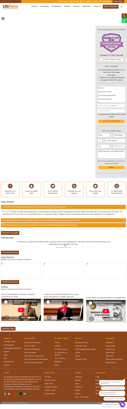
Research (58, 361)
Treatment (110, 342)
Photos (77, 352)
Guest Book (110, 352)
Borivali (78, 380)
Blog (56, 365)
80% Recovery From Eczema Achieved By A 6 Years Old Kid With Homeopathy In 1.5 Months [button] (39, 225)
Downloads (99, 387)
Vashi (77, 383)
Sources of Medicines (32, 349)
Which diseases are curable (85, 349)
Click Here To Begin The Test (111, 59)
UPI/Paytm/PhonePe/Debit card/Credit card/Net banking (113, 115)
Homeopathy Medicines (12, 348)
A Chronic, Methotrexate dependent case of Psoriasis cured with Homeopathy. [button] (34, 207)
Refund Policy (111, 362)
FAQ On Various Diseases (33, 362)
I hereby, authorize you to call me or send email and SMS (112, 162)
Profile (57, 342)
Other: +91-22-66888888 (102, 1)
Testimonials (110, 349)
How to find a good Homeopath (36, 359)
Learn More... (111, 75)
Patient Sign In (118, 1)
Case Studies (110, 346)
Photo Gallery (60, 358)
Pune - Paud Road (81, 397)
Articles (58, 346)
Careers (6, 365)
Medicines (109, 356)
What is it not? (29, 346)
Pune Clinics (49, 383)
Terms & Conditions (119, 403)
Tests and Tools (81, 346)
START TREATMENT (111, 6)
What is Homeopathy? (32, 342)
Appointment (50, 393)
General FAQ (8, 361)
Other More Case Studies (10, 233)
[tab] (63, 207)
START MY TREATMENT (111, 121)
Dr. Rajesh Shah (9, 341)
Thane (77, 390)
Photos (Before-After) (114, 359)
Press (97, 377)
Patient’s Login (50, 390)
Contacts (48, 377)
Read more (110, 214)
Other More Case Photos (10, 282)
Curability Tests (81, 359)
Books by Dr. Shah (102, 390)
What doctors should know (34, 356)
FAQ (5, 358)
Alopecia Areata (105, 91)
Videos (77, 356)
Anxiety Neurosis (106, 99)
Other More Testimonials (10, 252)
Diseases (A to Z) (81, 342)
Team (6, 355)
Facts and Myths (30, 352)
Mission (6, 351)
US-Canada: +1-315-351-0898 (69, 1)
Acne (102, 88)
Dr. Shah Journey (61, 349)
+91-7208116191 (86, 1)
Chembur (78, 377)
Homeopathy (8, 345)
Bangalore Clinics (51, 387)
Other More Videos (8, 328)
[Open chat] (122, 404)
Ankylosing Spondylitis (108, 95)
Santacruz (79, 387)
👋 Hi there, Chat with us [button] (110, 404)
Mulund (77, 393)
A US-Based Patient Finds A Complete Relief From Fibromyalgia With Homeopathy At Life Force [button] (41, 220)
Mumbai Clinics (50, 380)
